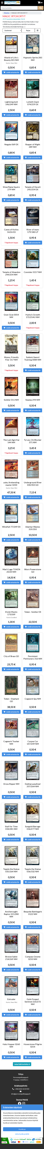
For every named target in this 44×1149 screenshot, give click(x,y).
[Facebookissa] (20, 1104)
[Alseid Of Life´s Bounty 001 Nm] (11, 44)
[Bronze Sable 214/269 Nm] (11, 943)
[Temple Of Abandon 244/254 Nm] (11, 258)
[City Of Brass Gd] (11, 642)
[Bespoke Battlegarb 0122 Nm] (32, 898)
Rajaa (28, 30)
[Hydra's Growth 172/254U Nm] (32, 301)
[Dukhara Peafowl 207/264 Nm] (32, 770)
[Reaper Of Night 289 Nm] (32, 131)
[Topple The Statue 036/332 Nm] (32, 855)
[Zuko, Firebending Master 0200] (11, 469)
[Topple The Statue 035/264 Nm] (11, 855)
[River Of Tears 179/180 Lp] (32, 216)
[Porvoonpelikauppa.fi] (12, 3)
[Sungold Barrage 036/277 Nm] (32, 813)
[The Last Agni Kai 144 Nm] (11, 426)
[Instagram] (24, 1104)
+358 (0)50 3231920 (22, 1089)
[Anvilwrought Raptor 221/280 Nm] (11, 898)
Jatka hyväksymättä (22, 1134)
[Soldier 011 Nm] (11, 386)
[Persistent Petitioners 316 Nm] (32, 642)
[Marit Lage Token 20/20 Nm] (11, 556)
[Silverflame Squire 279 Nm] (11, 173)
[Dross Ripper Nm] (11, 770)
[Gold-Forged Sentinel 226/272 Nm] (32, 985)
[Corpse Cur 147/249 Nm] (32, 728)
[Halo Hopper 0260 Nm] (11, 1030)
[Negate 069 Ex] (11, 131)
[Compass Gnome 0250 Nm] (32, 943)
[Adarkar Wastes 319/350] (32, 513)
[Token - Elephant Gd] (11, 685)
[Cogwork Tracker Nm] (11, 728)
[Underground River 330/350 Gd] (32, 469)
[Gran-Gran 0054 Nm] (11, 301)
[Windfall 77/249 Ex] (11, 513)
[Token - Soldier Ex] (32, 598)
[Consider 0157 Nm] (32, 258)
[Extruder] (11, 985)
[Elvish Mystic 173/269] (11, 598)
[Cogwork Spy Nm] (32, 685)
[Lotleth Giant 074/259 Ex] (32, 88)
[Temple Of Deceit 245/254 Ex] (32, 173)
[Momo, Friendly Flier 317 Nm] (11, 343)
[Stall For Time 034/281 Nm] (11, 813)
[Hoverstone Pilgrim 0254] (32, 1030)
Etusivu (6, 13)
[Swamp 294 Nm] (32, 386)
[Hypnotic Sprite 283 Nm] (32, 44)
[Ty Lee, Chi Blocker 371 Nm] (32, 426)
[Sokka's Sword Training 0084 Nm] (32, 343)
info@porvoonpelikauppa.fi (20, 1094)
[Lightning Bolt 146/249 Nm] (11, 88)
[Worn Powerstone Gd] (32, 556)
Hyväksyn (22, 1129)
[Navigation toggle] (2, 2)
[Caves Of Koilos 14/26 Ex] (11, 216)
